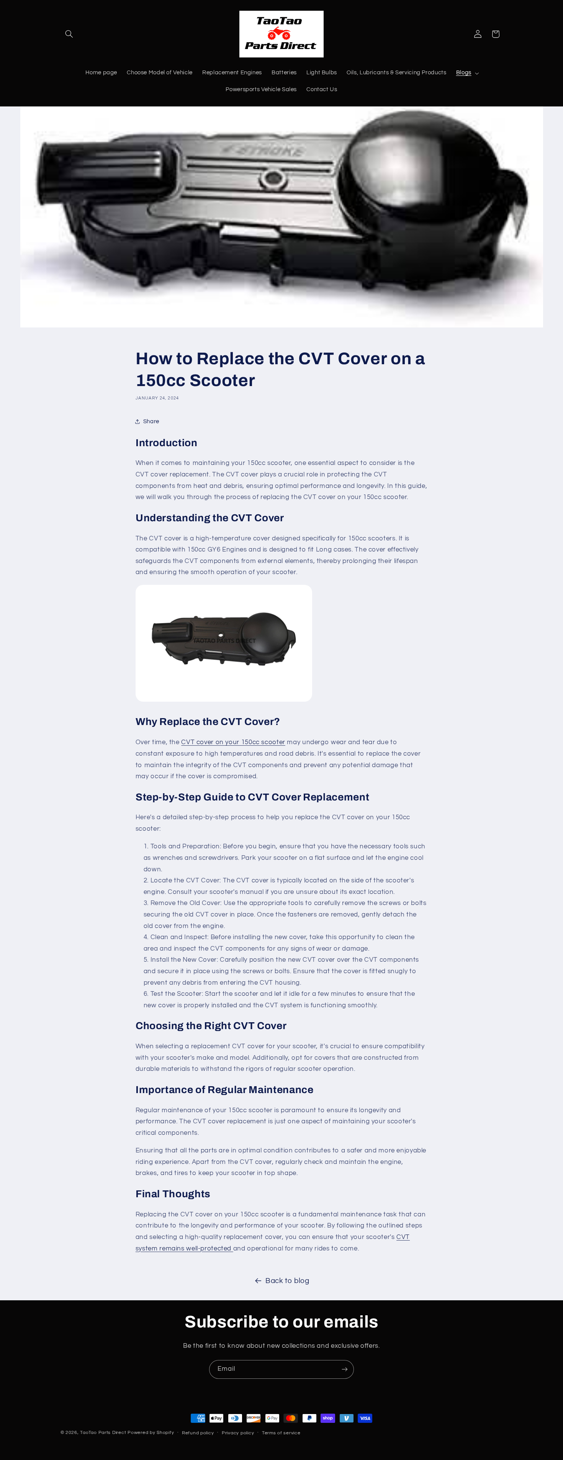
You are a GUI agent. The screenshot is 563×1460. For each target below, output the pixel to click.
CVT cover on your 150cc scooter (233, 742)
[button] (69, 34)
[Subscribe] (345, 1369)
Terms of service (281, 1433)
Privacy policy (238, 1433)
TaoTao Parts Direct (103, 1433)
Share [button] (151, 421)
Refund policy (198, 1433)
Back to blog (287, 1281)
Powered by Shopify (151, 1433)
